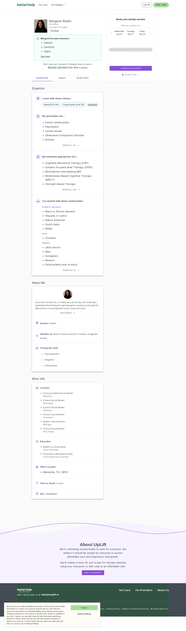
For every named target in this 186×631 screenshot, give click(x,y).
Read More (66, 313)
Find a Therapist (93, 573)
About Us (163, 590)
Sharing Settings (84, 614)
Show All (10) (69, 190)
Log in (146, 5)
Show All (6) (69, 270)
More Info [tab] (83, 78)
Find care (161, 5)
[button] (58, 4)
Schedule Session (131, 68)
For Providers (144, 590)
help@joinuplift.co (50, 594)
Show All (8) (69, 145)
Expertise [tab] (42, 78)
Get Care (124, 590)
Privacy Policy (113, 609)
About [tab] (62, 78)
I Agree (84, 608)
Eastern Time (130, 75)
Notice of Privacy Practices (135, 609)
